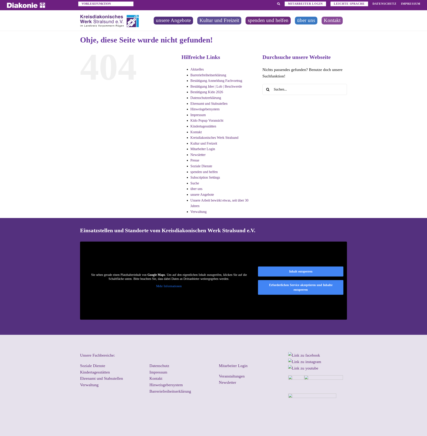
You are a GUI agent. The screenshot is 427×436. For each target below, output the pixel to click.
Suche (194, 183)
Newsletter (197, 155)
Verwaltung (198, 212)
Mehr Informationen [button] (169, 286)
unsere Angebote (202, 194)
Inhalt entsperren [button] (300, 271)
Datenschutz (159, 365)
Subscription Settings (205, 177)
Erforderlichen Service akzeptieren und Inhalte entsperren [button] (300, 287)
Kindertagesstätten (203, 126)
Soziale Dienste (201, 166)
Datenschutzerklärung (205, 98)
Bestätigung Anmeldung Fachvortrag (216, 81)
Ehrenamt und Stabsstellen (209, 103)
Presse (194, 160)
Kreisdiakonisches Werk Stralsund (214, 137)
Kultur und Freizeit (203, 143)
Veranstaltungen (232, 376)
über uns (196, 189)
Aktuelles (197, 69)
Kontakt (196, 132)
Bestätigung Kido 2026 (206, 92)
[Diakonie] (26, 4)
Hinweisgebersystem (205, 109)
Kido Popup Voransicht (206, 120)
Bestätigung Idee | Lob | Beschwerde (216, 86)
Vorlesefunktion (96, 3)
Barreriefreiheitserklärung (208, 75)
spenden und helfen (204, 172)
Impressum (198, 115)
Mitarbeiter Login (202, 149)
